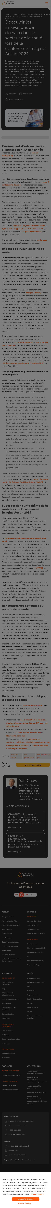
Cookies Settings (24, 1203)
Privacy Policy (37, 1194)
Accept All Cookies (25, 1199)
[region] (25, 1190)
